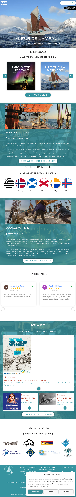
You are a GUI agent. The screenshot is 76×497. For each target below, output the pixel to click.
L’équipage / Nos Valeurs (47, 469)
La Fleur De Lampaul (48, 467)
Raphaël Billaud (17, 286)
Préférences (66, 492)
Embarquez (48, 471)
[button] (71, 76)
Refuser (50, 492)
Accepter (35, 492)
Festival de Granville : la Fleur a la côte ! (25, 381)
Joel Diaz (53, 286)
